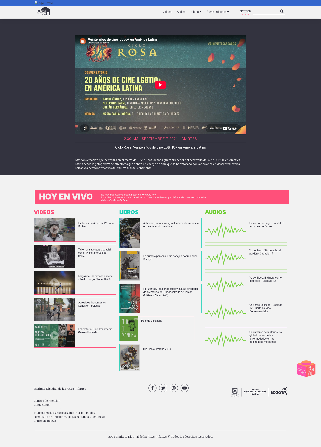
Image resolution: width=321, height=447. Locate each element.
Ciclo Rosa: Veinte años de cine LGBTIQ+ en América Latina (160, 147)
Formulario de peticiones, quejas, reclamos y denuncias (69, 416)
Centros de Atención (47, 400)
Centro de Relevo (45, 420)
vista (75, 229)
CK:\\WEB (245, 11)
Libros (195, 12)
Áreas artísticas (217, 12)
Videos (167, 12)
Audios (181, 12)
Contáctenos (42, 404)
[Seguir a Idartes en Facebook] (152, 388)
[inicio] (43, 11)
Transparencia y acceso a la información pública (64, 412)
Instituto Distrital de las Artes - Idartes (60, 388)
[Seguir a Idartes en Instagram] (174, 388)
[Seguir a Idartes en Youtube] (185, 388)
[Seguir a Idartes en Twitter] (163, 388)
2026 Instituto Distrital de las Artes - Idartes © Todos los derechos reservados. (160, 436)
